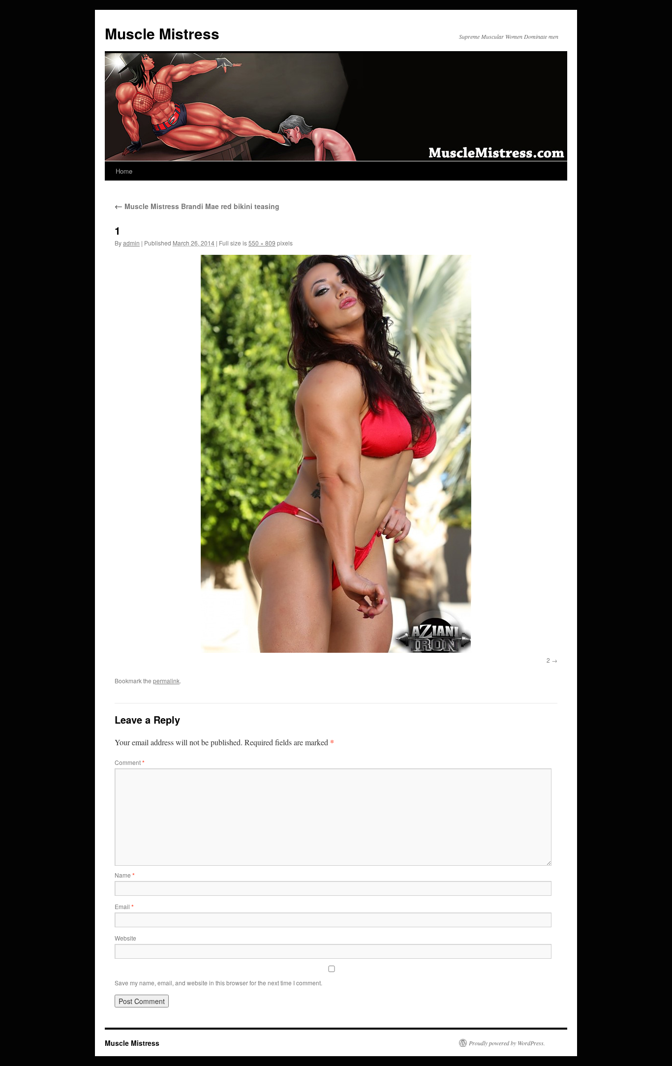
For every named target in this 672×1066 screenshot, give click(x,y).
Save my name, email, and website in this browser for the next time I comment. (218, 982)
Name (125, 875)
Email (124, 906)
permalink (166, 680)
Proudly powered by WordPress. (507, 1043)
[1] (336, 454)
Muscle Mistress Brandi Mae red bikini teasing (197, 206)
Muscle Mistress (162, 33)
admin (131, 243)
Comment (130, 762)
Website (125, 938)
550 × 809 (261, 243)
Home (124, 171)
